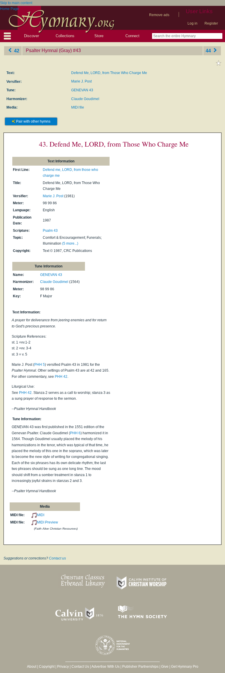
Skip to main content (16, 3)
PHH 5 (39, 365)
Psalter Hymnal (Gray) (49, 50)
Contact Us (80, 667)
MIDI (40, 515)
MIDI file (77, 107)
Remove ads (159, 15)
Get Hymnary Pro (184, 667)
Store (98, 36)
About (31, 667)
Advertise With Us (105, 667)
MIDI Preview (47, 522)
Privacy (63, 667)
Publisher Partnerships (140, 667)
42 (16, 50)
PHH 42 (61, 377)
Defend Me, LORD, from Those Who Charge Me (109, 73)
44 (209, 50)
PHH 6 (75, 433)
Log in (192, 23)
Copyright (46, 667)
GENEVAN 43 (82, 90)
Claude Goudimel (85, 99)
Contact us (57, 558)
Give (164, 667)
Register (211, 23)
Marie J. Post (81, 81)
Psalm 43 (50, 231)
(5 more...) (70, 243)
